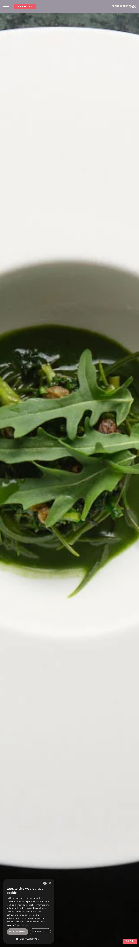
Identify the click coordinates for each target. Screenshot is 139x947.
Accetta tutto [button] (17, 931)
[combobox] (45, 883)
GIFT (130, 941)
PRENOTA (25, 6)
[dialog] (28, 911)
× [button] (49, 883)
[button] (29, 938)
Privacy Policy (21, 924)
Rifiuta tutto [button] (40, 931)
